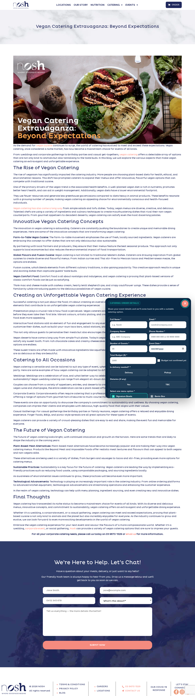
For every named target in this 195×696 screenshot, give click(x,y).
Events (130, 4)
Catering (113, 4)
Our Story (81, 4)
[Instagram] (182, 691)
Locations (63, 4)
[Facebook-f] (176, 691)
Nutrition (97, 4)
